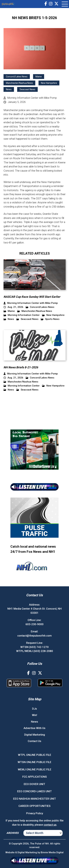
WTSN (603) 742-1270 (34, 647)
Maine (38, 76)
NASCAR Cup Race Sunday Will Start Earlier (32, 296)
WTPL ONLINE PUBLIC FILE (34, 754)
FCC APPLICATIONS (34, 776)
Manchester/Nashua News (19, 83)
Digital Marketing (34, 734)
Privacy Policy (34, 813)
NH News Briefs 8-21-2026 (21, 367)
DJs (34, 708)
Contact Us (34, 741)
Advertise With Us (34, 728)
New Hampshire (49, 83)
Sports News (52, 319)
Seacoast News (27, 89)
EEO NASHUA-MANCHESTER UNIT (34, 798)
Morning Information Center (24, 315)
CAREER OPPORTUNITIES (34, 805)
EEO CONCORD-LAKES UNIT (34, 791)
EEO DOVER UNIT (34, 784)
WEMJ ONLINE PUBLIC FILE (34, 769)
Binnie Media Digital (52, 852)
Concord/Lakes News (16, 76)
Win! (34, 715)
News (9, 89)
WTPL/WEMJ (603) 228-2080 (34, 651)
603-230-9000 (34, 624)
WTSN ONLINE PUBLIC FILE (34, 762)
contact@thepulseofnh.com (34, 635)
